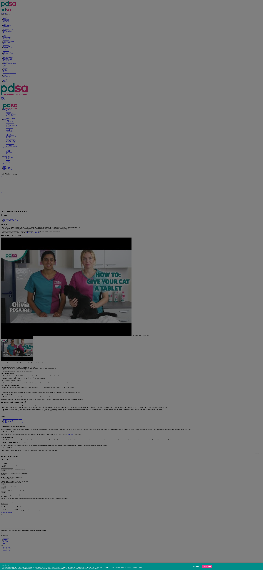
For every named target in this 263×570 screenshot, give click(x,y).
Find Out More (196, 566)
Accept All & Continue (207, 566)
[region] (131, 566)
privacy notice (51, 568)
